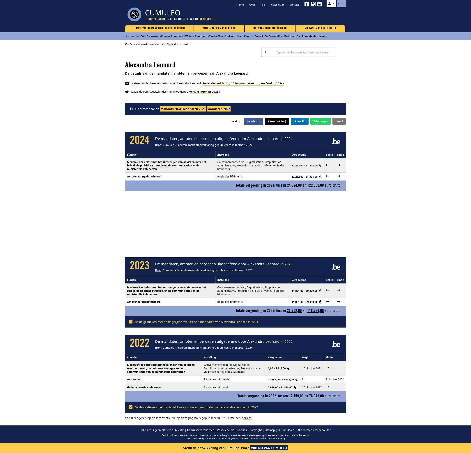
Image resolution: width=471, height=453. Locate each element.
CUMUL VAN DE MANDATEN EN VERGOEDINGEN (159, 28)
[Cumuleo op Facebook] (307, 5)
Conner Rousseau (172, 36)
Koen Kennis (244, 36)
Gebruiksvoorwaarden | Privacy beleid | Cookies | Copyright (224, 430)
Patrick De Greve (265, 36)
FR (340, 3)
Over (252, 4)
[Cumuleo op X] (314, 5)
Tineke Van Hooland (222, 36)
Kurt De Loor (286, 36)
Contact (294, 4)
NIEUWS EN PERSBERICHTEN (321, 28)
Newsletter (277, 4)
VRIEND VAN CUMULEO (269, 448)
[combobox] (303, 52)
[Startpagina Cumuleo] (126, 44)
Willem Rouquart (196, 36)
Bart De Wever (150, 36)
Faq (263, 4)
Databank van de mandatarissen (147, 44)
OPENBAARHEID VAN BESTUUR (270, 28)
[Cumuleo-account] (331, 3)
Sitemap (270, 430)
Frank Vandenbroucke (310, 36)
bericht (247, 418)
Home (240, 4)
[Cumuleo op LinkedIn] (320, 5)
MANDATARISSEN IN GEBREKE (219, 28)
